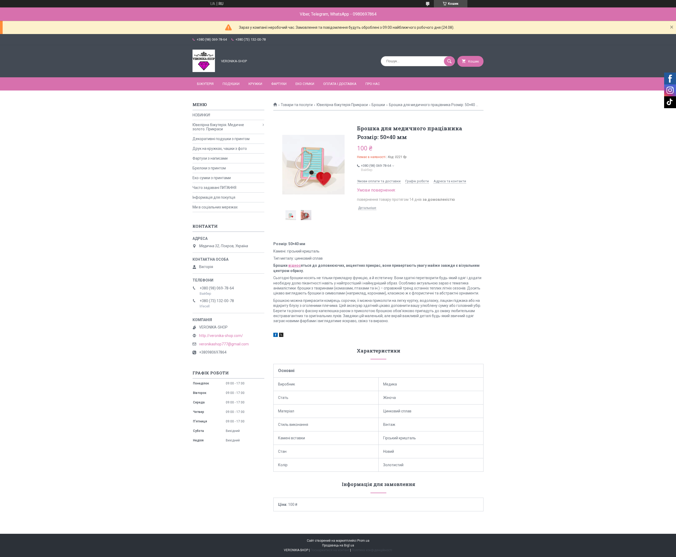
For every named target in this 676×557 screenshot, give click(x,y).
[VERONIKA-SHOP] (204, 71)
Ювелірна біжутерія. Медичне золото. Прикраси (218, 127)
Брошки (378, 105)
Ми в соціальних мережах (215, 207)
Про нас (372, 84)
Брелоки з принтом (209, 168)
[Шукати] (449, 61)
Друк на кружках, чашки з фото (220, 148)
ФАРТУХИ (279, 84)
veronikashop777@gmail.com (224, 344)
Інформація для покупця (214, 197)
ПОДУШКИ (231, 84)
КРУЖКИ (255, 84)
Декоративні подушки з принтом (221, 139)
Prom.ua (363, 540)
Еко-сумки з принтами (212, 178)
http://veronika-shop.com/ (221, 336)
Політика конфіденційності (372, 550)
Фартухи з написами (210, 158)
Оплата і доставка (339, 84)
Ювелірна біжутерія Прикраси (342, 105)
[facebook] (275, 336)
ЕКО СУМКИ (304, 84)
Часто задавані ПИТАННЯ (214, 187)
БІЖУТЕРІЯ (205, 84)
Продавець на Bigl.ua (338, 545)
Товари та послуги (297, 105)
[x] (281, 336)
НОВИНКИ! (201, 115)
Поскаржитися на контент (330, 550)
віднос (294, 265)
